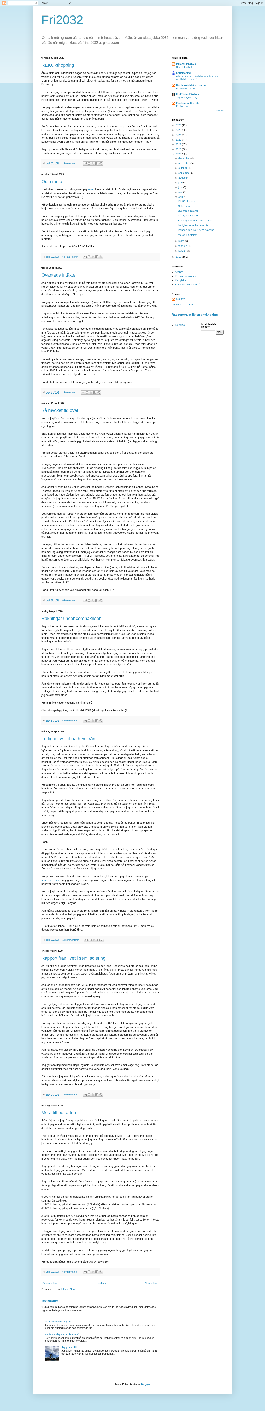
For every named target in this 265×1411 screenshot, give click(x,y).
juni (180, 187)
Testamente (49, 1300)
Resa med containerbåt (188, 284)
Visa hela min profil (182, 304)
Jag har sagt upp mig (186, 97)
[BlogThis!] (89, 163)
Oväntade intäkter (59, 275)
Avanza (179, 272)
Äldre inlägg (151, 1283)
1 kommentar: (69, 392)
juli (180, 182)
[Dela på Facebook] (97, 163)
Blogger (145, 1384)
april (181, 197)
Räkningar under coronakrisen (71, 618)
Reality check (183, 106)
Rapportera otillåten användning (195, 314)
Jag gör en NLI (69, 1347)
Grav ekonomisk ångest (58, 1321)
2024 (179, 135)
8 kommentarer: (70, 600)
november (184, 163)
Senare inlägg (50, 1283)
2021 (179, 149)
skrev (91, 189)
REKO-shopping (57, 65)
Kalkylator (180, 280)
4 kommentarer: (70, 720)
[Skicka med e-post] (85, 163)
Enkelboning (183, 73)
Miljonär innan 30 (186, 64)
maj (180, 192)
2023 (179, 139)
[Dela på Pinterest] (101, 163)
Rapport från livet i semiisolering (73, 958)
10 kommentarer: (71, 940)
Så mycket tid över (59, 410)
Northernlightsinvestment (191, 85)
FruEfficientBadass (187, 94)
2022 (179, 144)
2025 (179, 130)
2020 (179, 154)
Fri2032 (62, 20)
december (184, 158)
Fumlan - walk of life (187, 103)
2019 (179, 256)
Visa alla (220, 111)
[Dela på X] (93, 163)
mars (181, 241)
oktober (183, 168)
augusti (182, 177)
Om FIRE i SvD (184, 67)
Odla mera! (52, 181)
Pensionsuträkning (185, 276)
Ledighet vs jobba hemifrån (68, 738)
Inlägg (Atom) (68, 1289)
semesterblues (50, 880)
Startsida (102, 1283)
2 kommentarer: (70, 163)
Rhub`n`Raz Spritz (185, 88)
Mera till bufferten (58, 1112)
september (184, 172)
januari (182, 250)
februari (183, 246)
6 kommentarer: (70, 256)
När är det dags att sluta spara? (62, 1334)
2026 (179, 125)
